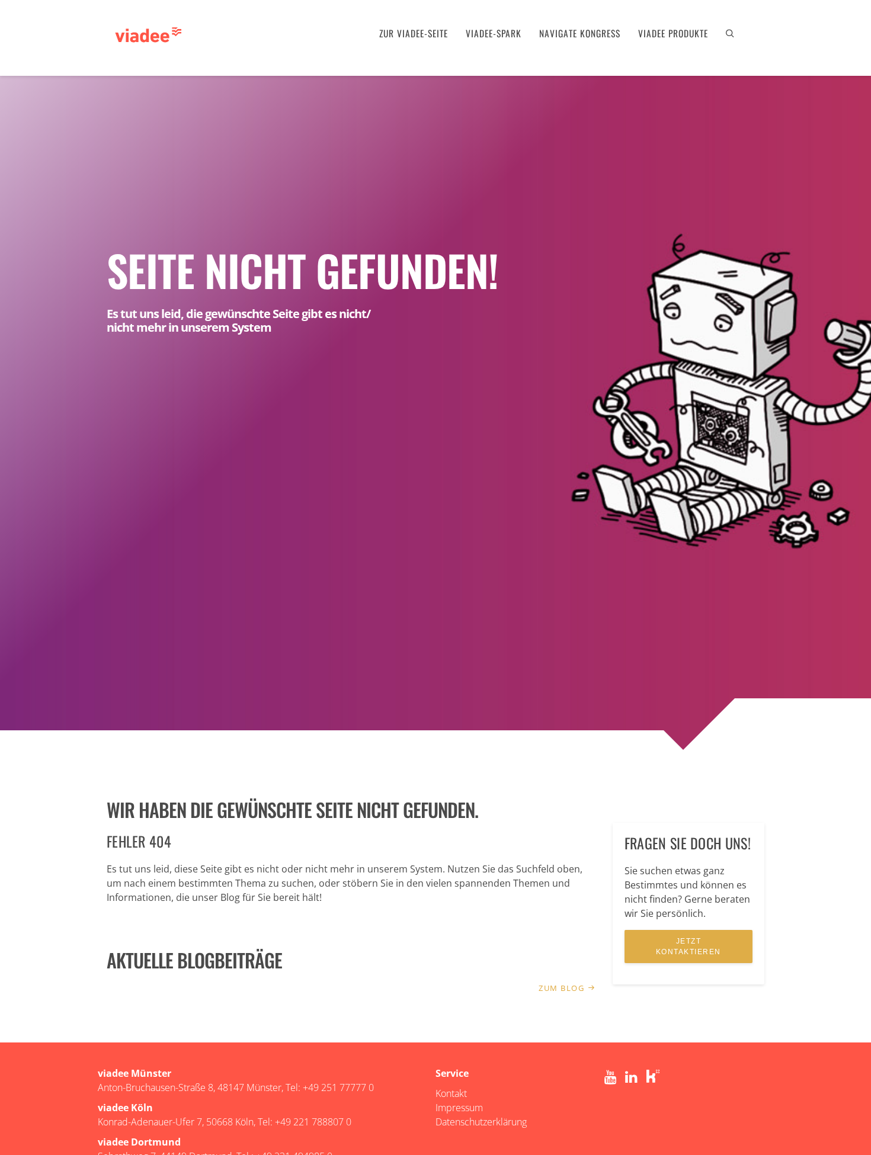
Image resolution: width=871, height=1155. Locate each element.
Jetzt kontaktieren (688, 946)
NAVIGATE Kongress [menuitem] (579, 33)
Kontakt (451, 1093)
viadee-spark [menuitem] (493, 33)
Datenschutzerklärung (481, 1121)
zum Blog (563, 988)
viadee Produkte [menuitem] (673, 33)
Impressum (459, 1107)
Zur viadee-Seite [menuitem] (413, 33)
